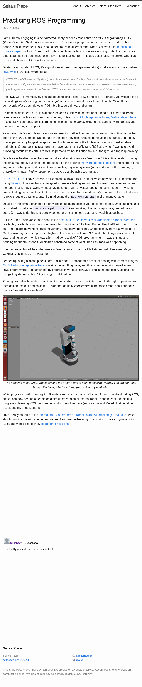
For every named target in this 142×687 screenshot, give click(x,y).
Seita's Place (15, 6)
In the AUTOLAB (14, 178)
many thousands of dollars (98, 162)
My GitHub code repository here (23, 265)
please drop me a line (54, 423)
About (77, 6)
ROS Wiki (9, 71)
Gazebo (16, 183)
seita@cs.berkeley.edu (16, 659)
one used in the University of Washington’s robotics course (97, 219)
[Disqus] (71, 482)
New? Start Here (110, 6)
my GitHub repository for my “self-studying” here (105, 117)
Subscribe (132, 6)
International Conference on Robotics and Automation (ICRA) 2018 (82, 415)
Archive (90, 6)
